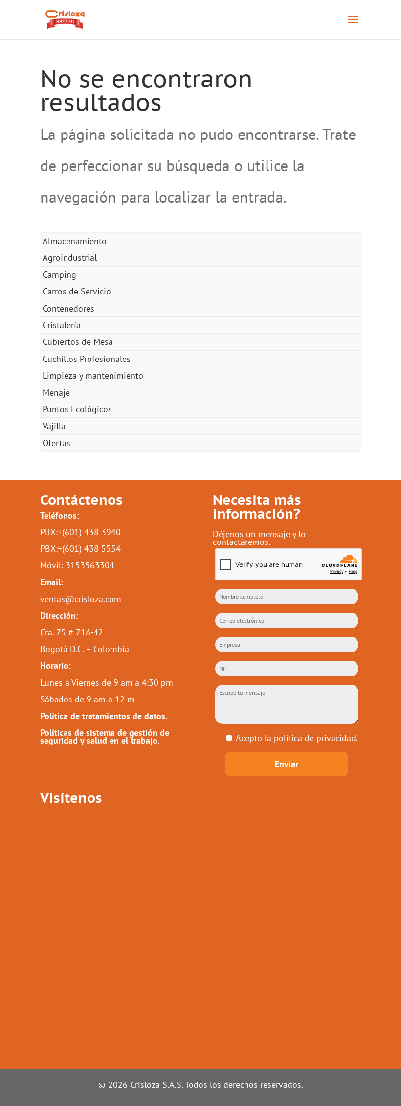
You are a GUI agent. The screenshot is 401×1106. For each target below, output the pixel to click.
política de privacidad (315, 738)
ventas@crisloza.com (80, 599)
